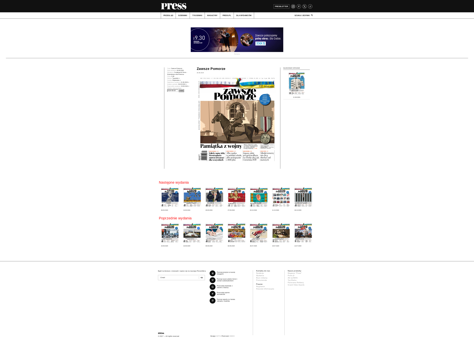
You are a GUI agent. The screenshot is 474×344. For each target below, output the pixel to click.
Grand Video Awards (296, 285)
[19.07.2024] (281, 232)
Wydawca (260, 275)
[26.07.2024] (259, 232)
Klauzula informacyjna (265, 289)
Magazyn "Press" (295, 273)
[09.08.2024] (214, 232)
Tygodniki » (176, 78)
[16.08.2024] (192, 232)
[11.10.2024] (281, 197)
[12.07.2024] (303, 232)
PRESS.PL (227, 15)
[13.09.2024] (192, 197)
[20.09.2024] (214, 197)
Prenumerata (261, 280)
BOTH (218, 336)
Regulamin (260, 286)
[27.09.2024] (236, 197)
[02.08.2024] (236, 232)
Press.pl (291, 275)
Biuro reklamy (261, 278)
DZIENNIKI (182, 15)
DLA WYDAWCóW (243, 15)
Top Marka (292, 280)
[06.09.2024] (170, 197)
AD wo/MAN (292, 278)
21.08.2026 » (185, 82)
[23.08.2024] (170, 232)
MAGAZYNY (212, 15)
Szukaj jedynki (302, 15)
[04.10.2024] (259, 197)
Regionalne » (176, 80)
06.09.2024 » (182, 84)
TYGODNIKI (197, 15)
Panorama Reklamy (296, 282)
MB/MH (232, 336)
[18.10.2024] (303, 197)
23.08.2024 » (185, 86)
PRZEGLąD (168, 15)
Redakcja (260, 273)
